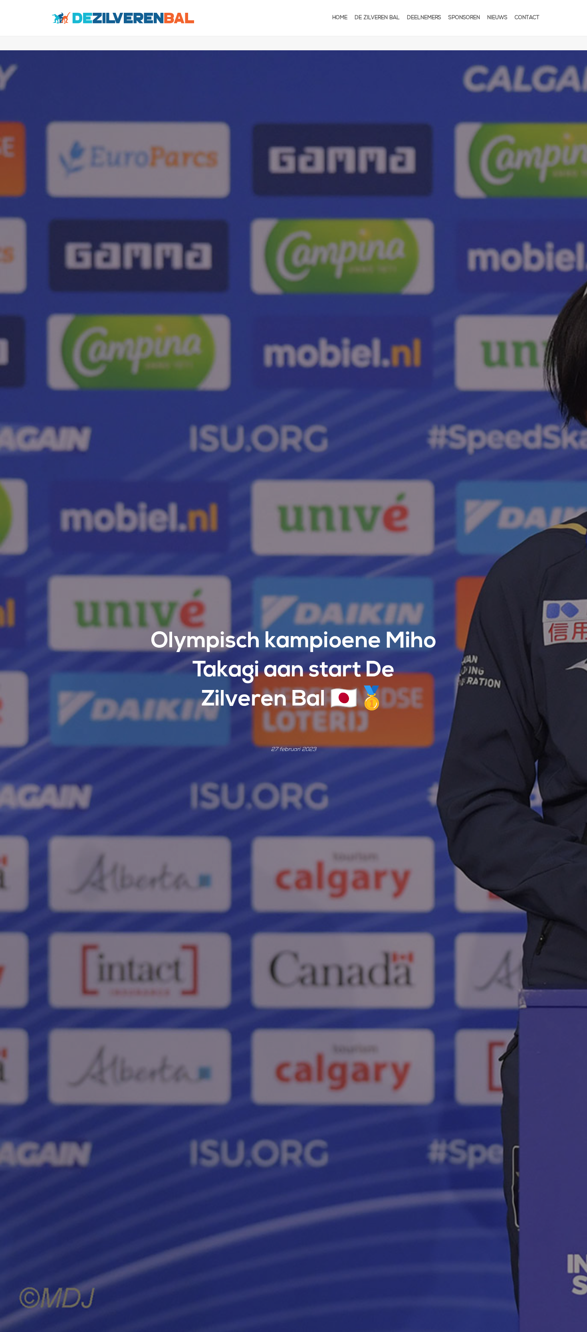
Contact (527, 17)
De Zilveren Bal (377, 17)
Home (339, 17)
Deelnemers (424, 17)
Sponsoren (464, 17)
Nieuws (497, 17)
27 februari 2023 (293, 750)
